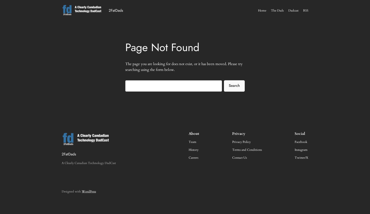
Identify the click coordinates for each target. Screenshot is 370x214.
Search (234, 85)
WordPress (89, 191)
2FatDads (116, 10)
